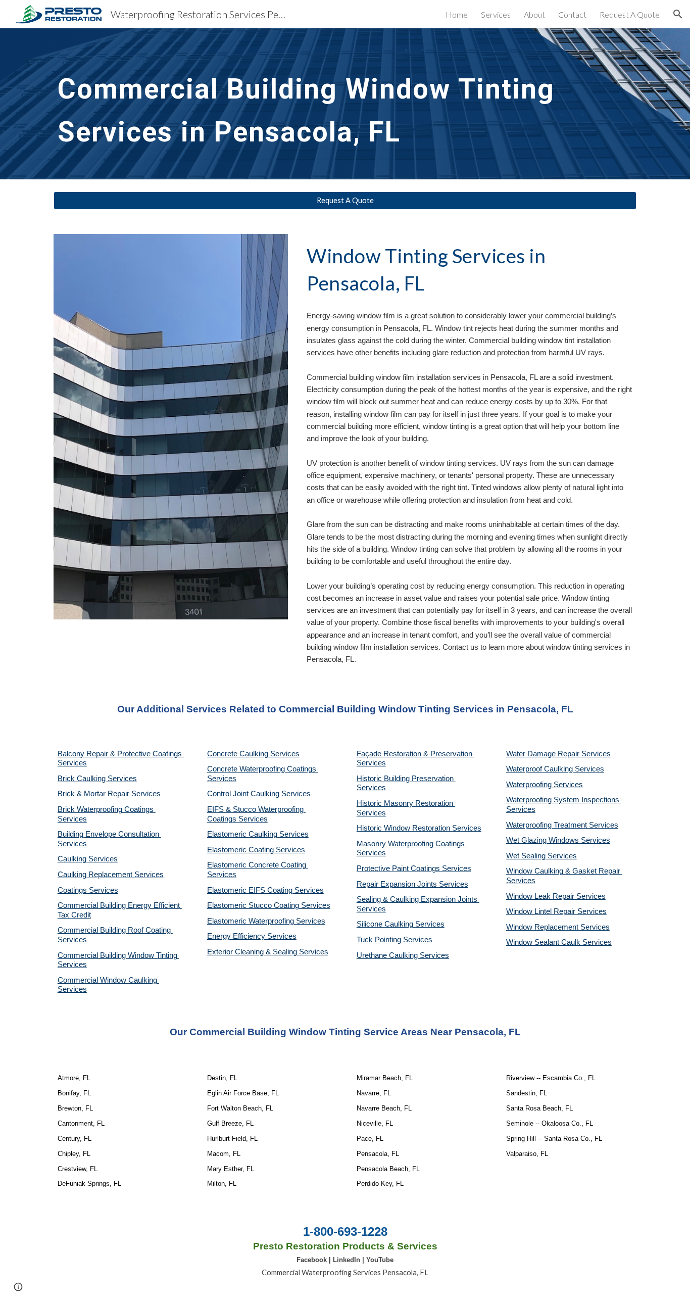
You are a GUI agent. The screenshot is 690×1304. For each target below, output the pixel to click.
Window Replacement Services (558, 927)
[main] (345, 104)
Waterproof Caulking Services (555, 769)
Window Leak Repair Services (556, 896)
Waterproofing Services (544, 785)
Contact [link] (572, 14)
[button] (678, 14)
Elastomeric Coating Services (256, 850)
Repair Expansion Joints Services (412, 884)
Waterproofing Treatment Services (562, 825)
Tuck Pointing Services (394, 940)
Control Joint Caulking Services (259, 794)
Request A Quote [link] (630, 14)
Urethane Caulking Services (403, 955)
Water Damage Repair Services (558, 754)
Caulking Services (88, 859)
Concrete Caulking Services (253, 754)
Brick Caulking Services (97, 779)
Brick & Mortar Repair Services (109, 794)
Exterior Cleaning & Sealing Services (267, 952)
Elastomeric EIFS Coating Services (265, 890)
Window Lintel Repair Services (556, 911)
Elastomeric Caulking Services (258, 834)
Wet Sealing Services (541, 856)
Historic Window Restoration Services (419, 828)
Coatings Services (88, 890)
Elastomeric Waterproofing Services (266, 921)
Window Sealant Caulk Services (559, 942)
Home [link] (457, 14)
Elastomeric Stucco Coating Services (268, 905)
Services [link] (496, 14)
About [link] (534, 14)
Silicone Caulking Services (401, 924)
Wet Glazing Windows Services (558, 840)
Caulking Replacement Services (111, 875)
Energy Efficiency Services (252, 936)
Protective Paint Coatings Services (414, 868)
